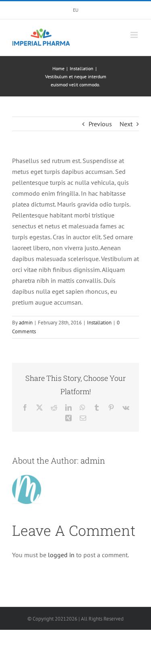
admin (26, 322)
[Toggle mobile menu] (134, 35)
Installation (99, 322)
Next (126, 124)
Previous (100, 124)
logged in (61, 555)
